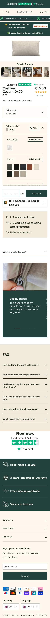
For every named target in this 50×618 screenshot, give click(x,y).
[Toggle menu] (3, 12)
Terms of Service (27, 615)
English (30, 606)
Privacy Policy (41, 615)
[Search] (9, 12)
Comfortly (14, 615)
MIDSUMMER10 (40, 26)
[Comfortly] (25, 12)
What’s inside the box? (14, 252)
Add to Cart (36, 193)
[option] (25, 48)
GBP (11, 606)
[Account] (41, 12)
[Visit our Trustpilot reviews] (25, 4)
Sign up (25, 575)
